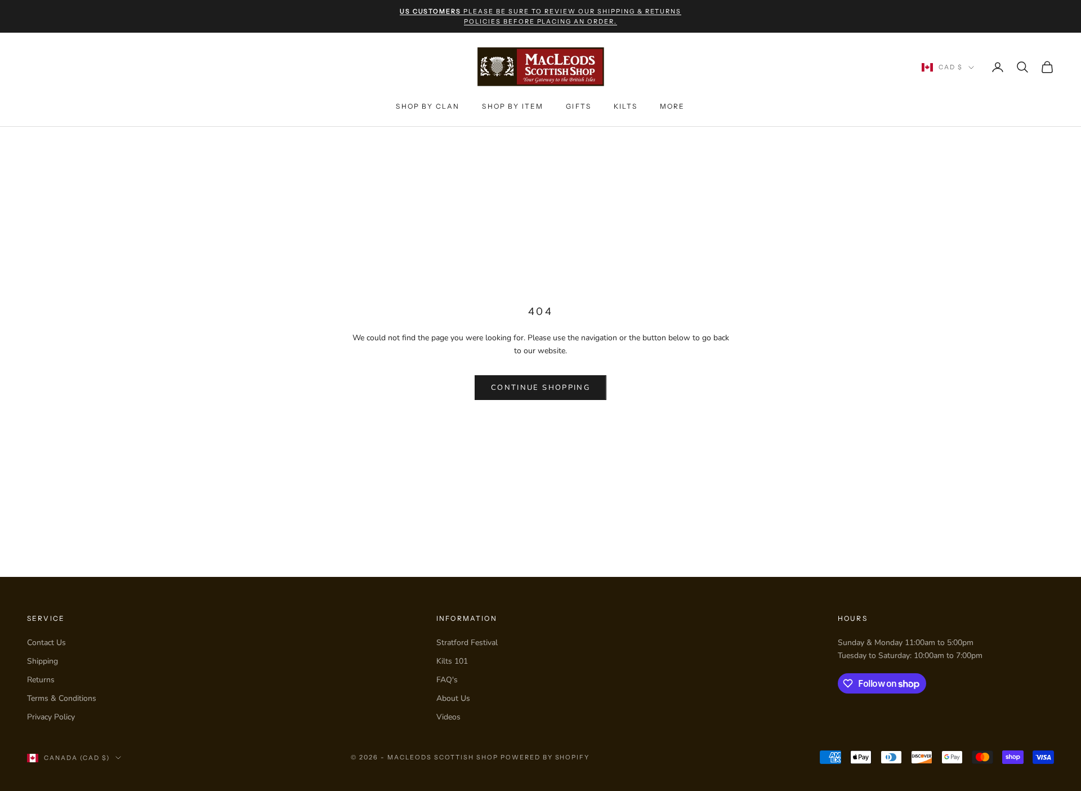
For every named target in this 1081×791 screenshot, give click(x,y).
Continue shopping (540, 388)
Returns (41, 679)
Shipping (42, 661)
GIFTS (578, 106)
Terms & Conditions (61, 698)
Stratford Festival (467, 642)
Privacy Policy (51, 717)
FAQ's (447, 679)
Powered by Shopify (545, 757)
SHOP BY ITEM (512, 106)
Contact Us (46, 642)
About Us (453, 698)
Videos (448, 717)
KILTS (625, 106)
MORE (672, 106)
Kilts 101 (452, 661)
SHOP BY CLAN (427, 106)
